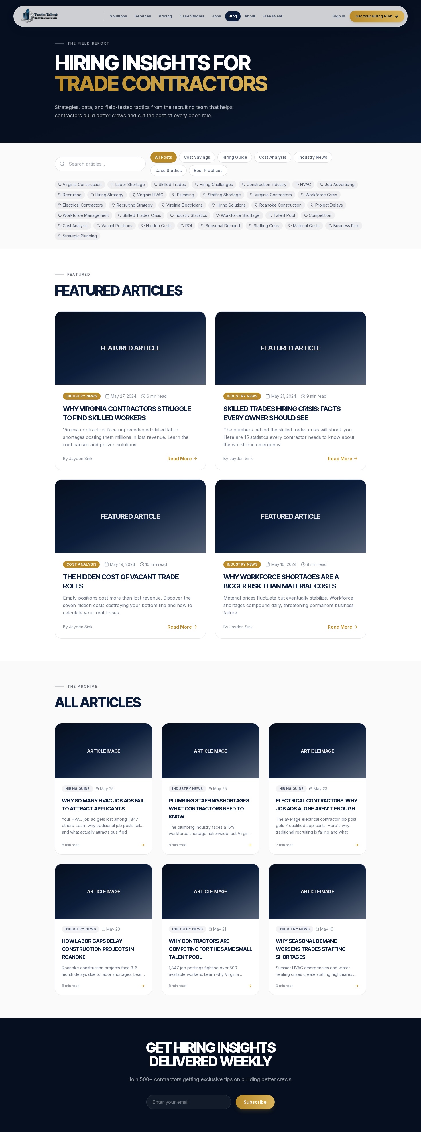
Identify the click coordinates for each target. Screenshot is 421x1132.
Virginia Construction (82, 184)
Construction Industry (266, 184)
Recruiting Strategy (135, 205)
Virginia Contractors (273, 194)
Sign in (338, 16)
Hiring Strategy (109, 194)
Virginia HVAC (150, 194)
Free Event (272, 16)
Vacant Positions (116, 225)
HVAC (305, 184)
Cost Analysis (272, 157)
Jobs (216, 16)
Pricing (165, 16)
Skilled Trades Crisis (142, 215)
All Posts (163, 157)
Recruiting (72, 194)
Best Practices (208, 170)
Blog (233, 16)
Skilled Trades (172, 184)
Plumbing (185, 194)
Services (143, 16)
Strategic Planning (80, 235)
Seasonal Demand (223, 225)
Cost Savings (197, 157)
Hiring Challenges (216, 184)
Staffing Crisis (266, 225)
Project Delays (329, 205)
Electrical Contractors (83, 205)
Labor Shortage (130, 184)
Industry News (312, 157)
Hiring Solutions (231, 205)
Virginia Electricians (184, 205)
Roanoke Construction (280, 205)
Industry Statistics (191, 215)
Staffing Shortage (224, 194)
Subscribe (255, 1102)
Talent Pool (284, 215)
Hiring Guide (234, 157)
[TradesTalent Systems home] (40, 16)
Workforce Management (86, 215)
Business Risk (346, 225)
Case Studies (192, 16)
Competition (320, 215)
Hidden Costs (159, 225)
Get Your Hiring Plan (373, 16)
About (250, 16)
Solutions (118, 16)
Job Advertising (340, 184)
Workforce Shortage (240, 215)
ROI (188, 225)
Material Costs (306, 225)
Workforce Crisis (321, 194)
